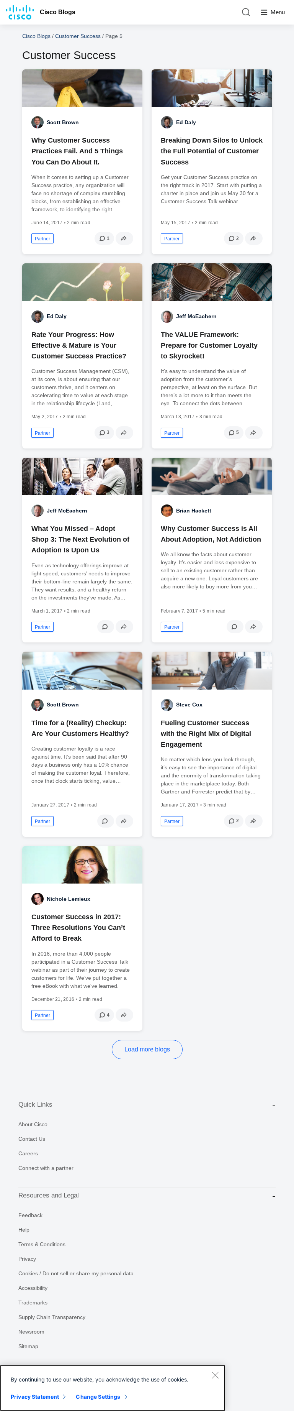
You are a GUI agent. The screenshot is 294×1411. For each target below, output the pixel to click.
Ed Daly (186, 122)
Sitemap (28, 1346)
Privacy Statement (35, 1396)
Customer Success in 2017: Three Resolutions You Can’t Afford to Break (78, 927)
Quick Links (35, 1104)
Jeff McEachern (196, 316)
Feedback (30, 1215)
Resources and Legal (48, 1195)
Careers (28, 1153)
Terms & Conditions (41, 1244)
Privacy (27, 1259)
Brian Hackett (193, 511)
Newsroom (31, 1332)
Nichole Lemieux (68, 899)
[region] (112, 1388)
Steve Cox (189, 704)
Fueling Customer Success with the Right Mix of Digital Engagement (206, 733)
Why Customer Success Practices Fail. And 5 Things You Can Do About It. (77, 151)
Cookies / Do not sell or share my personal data (76, 1273)
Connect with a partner (46, 1168)
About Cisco (32, 1124)
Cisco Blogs (57, 12)
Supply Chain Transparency (51, 1317)
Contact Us (31, 1139)
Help (23, 1230)
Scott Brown (63, 122)
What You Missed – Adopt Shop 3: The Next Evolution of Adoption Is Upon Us (80, 539)
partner (42, 239)
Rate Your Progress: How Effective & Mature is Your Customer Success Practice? (78, 345)
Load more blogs (147, 1049)
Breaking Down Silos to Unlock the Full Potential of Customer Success (212, 151)
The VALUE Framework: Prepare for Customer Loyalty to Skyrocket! (209, 345)
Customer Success (78, 36)
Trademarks (32, 1302)
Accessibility (32, 1288)
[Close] (215, 1375)
